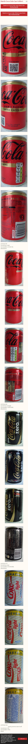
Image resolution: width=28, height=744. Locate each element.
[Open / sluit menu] (26, 1)
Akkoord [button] (22, 738)
